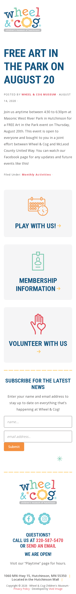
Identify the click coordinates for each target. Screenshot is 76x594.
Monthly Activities (36, 174)
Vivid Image (56, 589)
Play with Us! (35, 226)
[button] (69, 14)
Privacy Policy (21, 589)
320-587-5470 (49, 540)
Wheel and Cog (22, 19)
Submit (14, 446)
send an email (41, 546)
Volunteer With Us (38, 344)
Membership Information (36, 285)
